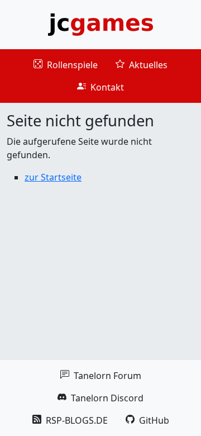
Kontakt (100, 87)
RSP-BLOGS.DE (70, 420)
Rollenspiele (66, 65)
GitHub (147, 420)
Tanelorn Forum (100, 375)
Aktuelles (142, 65)
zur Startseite (53, 177)
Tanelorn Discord (100, 398)
